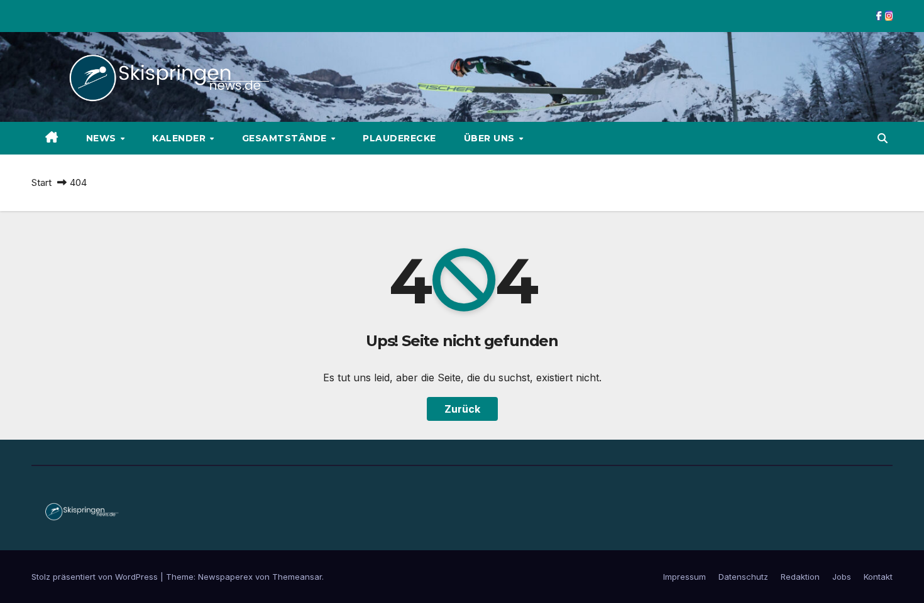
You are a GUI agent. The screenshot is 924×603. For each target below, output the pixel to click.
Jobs (841, 577)
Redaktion (800, 577)
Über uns (491, 138)
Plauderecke (399, 138)
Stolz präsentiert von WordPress (95, 577)
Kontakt (878, 577)
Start (41, 182)
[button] (882, 138)
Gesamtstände (286, 138)
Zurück (462, 409)
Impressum (684, 577)
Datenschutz (743, 577)
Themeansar (297, 577)
